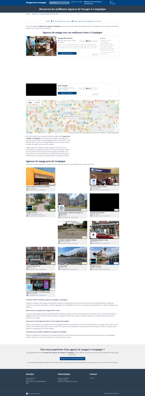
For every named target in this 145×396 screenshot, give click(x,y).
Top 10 (47, 21)
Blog (27, 383)
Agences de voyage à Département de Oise (45, 14)
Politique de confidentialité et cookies (67, 381)
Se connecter (113, 3)
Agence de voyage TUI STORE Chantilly (38, 292)
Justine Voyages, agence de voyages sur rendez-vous (70, 213)
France (28, 14)
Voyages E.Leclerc (32, 213)
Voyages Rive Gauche (65, 38)
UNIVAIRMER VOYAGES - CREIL (99, 240)
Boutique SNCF (62, 266)
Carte (89, 41)
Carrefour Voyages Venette (98, 187)
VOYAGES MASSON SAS (33, 266)
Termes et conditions (63, 378)
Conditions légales (63, 380)
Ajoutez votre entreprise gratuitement (92, 3)
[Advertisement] (72, 69)
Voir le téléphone (68, 53)
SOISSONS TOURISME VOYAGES (67, 240)
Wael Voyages (63, 86)
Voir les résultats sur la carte (72, 116)
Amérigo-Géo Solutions (97, 213)
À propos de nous (30, 378)
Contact (92, 378)
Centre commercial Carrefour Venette (38, 187)
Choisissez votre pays (34, 393)
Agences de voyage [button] (76, 2)
